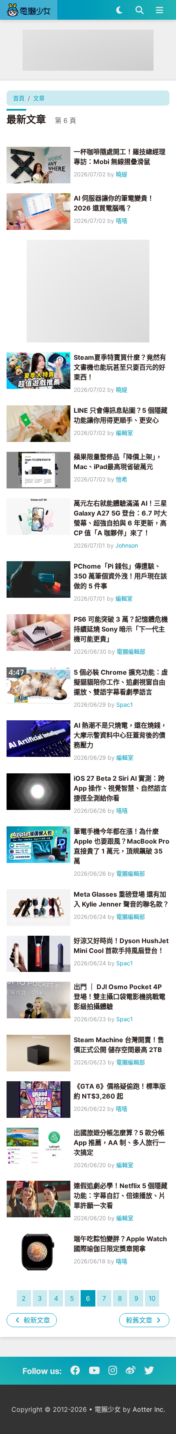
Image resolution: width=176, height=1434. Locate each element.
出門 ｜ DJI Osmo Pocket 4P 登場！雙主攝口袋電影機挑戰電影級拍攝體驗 (119, 997)
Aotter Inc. (149, 1409)
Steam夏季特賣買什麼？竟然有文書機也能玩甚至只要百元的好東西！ (120, 367)
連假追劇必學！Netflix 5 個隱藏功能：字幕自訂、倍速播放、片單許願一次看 (120, 1196)
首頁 (19, 98)
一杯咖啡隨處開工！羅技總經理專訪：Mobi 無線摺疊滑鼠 (119, 157)
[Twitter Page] (149, 1370)
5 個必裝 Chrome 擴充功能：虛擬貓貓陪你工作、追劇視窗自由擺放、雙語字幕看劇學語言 (121, 682)
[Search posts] (139, 10)
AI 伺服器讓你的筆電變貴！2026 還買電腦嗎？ (114, 203)
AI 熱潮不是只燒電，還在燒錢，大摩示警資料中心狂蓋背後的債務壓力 (120, 735)
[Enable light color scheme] (119, 10)
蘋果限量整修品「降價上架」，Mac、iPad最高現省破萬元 (118, 462)
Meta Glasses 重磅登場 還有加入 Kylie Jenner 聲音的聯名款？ (121, 899)
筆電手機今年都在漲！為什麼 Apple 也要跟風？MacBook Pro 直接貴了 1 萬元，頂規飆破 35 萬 (121, 846)
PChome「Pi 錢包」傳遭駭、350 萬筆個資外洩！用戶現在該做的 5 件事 (120, 576)
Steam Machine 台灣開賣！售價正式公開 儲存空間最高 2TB (119, 1045)
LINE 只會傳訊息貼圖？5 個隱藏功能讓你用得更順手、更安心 (120, 415)
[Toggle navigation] (159, 10)
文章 (39, 98)
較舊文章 (140, 1320)
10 (152, 1298)
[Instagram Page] (112, 1370)
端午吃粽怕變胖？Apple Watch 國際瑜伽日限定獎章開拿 (120, 1244)
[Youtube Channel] (94, 1370)
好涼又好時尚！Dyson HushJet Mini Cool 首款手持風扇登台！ (121, 946)
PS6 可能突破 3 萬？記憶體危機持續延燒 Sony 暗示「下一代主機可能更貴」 (121, 629)
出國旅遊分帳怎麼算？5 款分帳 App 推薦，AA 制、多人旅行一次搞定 (119, 1142)
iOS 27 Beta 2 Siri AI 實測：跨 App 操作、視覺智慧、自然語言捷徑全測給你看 (120, 788)
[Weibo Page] (130, 1370)
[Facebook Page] (75, 1370)
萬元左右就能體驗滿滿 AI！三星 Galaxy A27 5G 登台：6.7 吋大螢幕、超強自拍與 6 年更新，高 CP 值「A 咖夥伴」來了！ (120, 518)
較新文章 (36, 1320)
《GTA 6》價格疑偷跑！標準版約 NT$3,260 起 (120, 1091)
